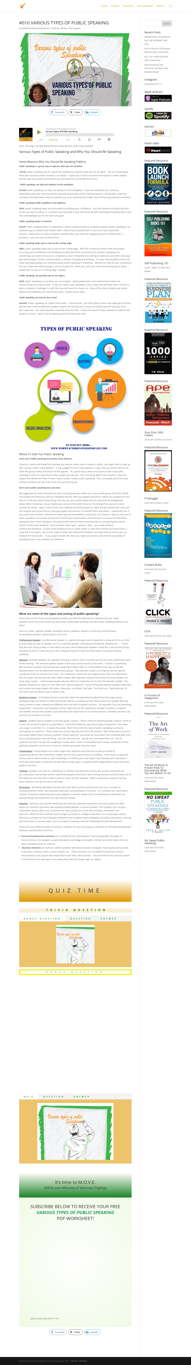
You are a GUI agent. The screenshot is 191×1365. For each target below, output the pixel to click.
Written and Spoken (70, 28)
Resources (128, 6)
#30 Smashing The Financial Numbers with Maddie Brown (156, 68)
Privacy (83, 1360)
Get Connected (145, 6)
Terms (74, 1360)
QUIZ (29, 1096)
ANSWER (109, 918)
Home (104, 6)
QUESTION (80, 918)
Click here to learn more (156, 502)
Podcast (115, 6)
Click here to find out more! (158, 439)
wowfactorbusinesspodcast (35, 28)
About (160, 6)
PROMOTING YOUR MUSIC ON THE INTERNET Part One (157, 40)
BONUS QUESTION (42, 918)
